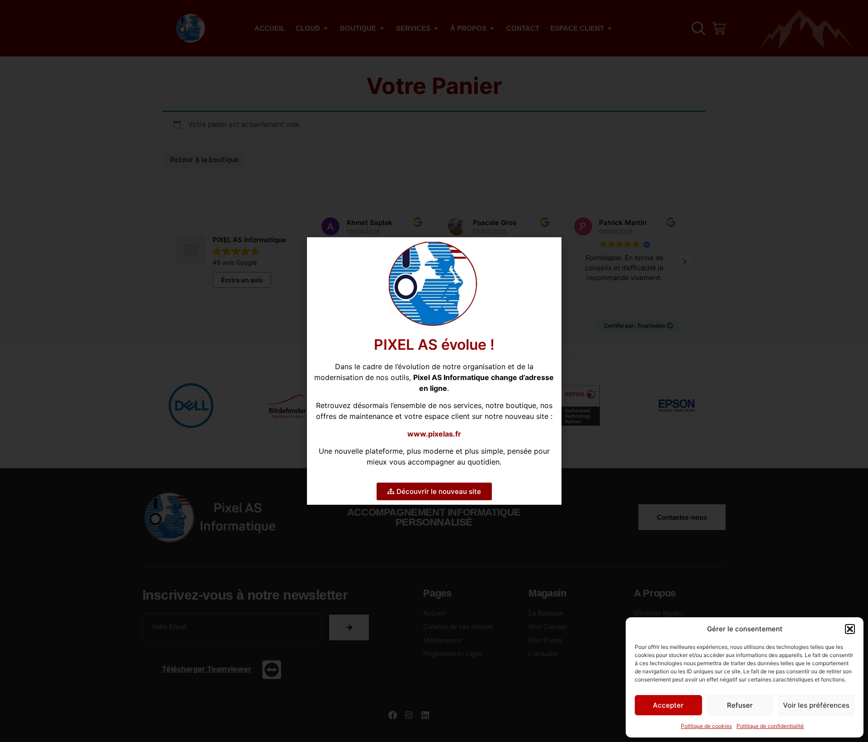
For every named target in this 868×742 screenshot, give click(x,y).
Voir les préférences (816, 705)
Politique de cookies (706, 726)
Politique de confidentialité (770, 726)
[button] (849, 629)
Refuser (740, 705)
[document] (434, 371)
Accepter (668, 705)
